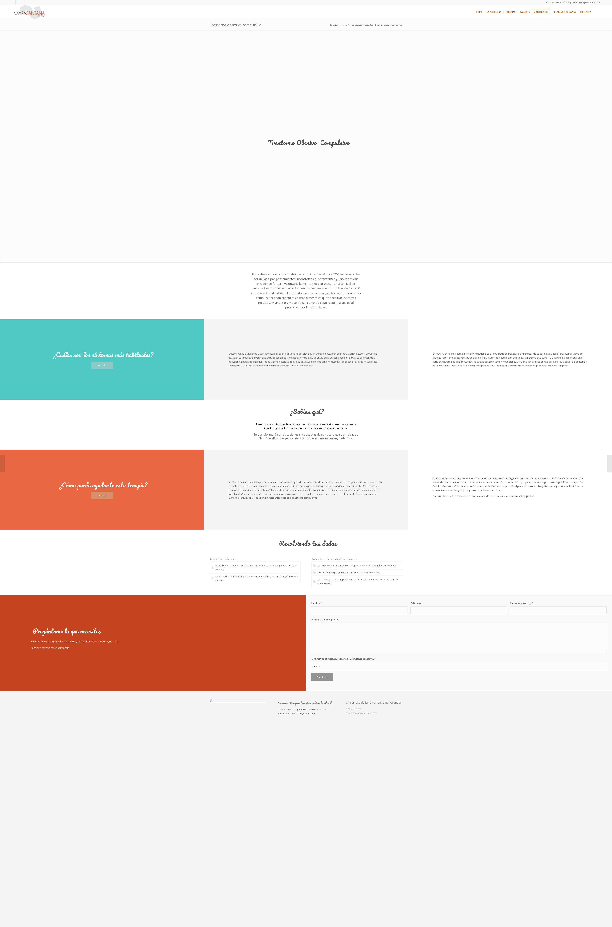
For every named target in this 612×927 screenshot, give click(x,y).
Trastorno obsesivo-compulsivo (235, 24)
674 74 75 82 (353, 709)
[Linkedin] (18, 2)
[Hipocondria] (2, 463)
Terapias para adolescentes (361, 25)
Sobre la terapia (226, 559)
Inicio (344, 25)
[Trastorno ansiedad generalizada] (609, 463)
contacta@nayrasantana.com (361, 712)
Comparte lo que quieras (325, 619)
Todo (212, 559)
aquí (310, 365)
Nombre (316, 603)
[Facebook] (13, 2)
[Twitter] (27, 2)
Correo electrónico (521, 603)
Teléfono (415, 603)
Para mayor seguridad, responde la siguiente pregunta (343, 658)
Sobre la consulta (329, 559)
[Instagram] (22, 2)
